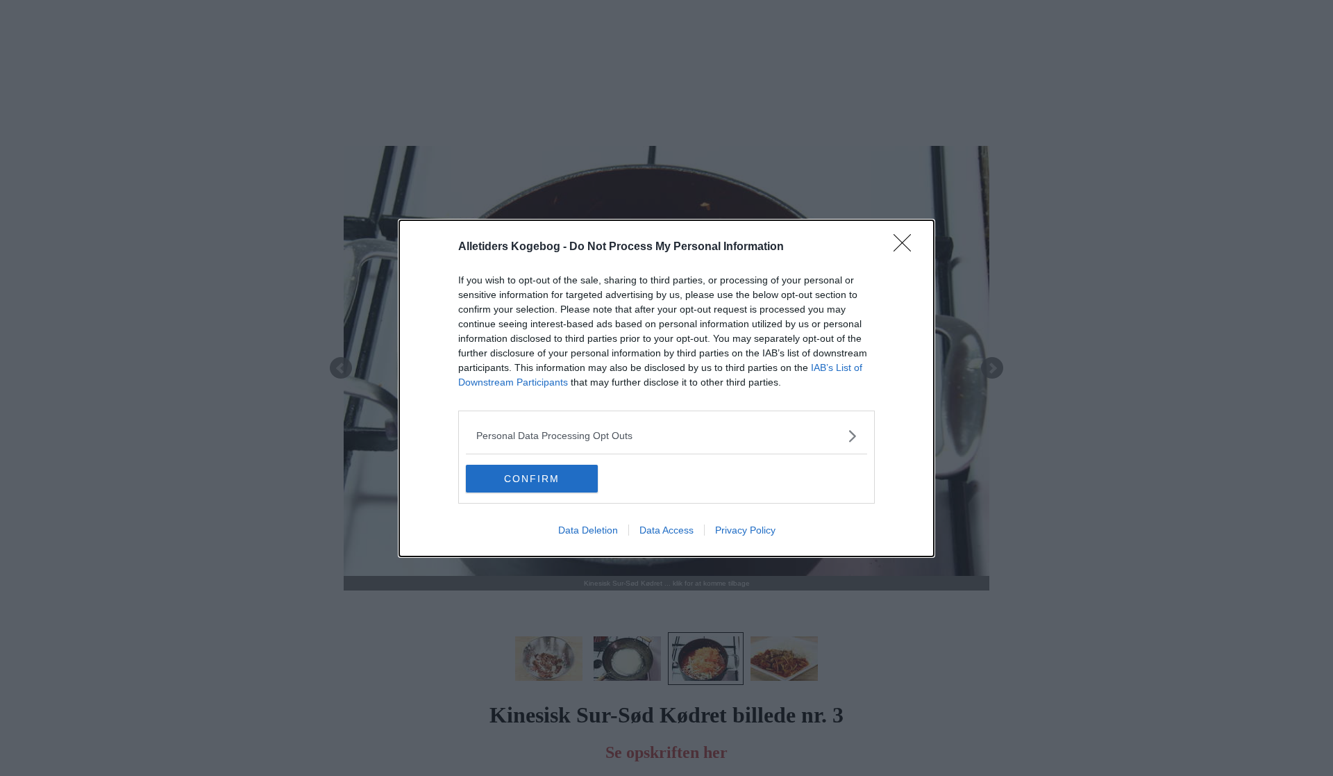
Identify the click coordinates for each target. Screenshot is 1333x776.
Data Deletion (588, 530)
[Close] (907, 247)
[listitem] (666, 436)
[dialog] (666, 388)
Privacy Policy (745, 530)
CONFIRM (532, 478)
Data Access (666, 530)
